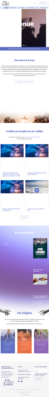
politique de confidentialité (39, 375)
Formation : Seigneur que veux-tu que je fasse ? (40, 296)
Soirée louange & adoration (38, 270)
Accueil (6, 7)
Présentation (13, 7)
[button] (35, 3)
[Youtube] (21, 381)
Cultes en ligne (30, 7)
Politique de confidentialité (24, 392)
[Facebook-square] (18, 381)
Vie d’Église (21, 7)
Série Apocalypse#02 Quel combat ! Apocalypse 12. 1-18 (37, 173)
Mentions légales (24, 394)
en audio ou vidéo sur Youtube (32, 137)
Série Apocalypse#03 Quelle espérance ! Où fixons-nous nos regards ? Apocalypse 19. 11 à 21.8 (11, 174)
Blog (37, 7)
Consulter (6, 37)
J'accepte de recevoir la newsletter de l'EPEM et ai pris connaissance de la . (41, 374)
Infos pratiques (43, 7)
